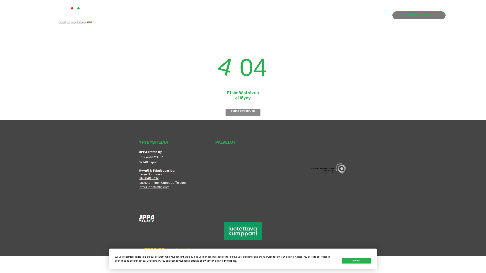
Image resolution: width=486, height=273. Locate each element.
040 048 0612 (149, 178)
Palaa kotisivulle (243, 111)
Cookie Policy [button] (153, 261)
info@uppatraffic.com (154, 187)
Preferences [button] (230, 261)
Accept (356, 260)
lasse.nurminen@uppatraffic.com (162, 182)
